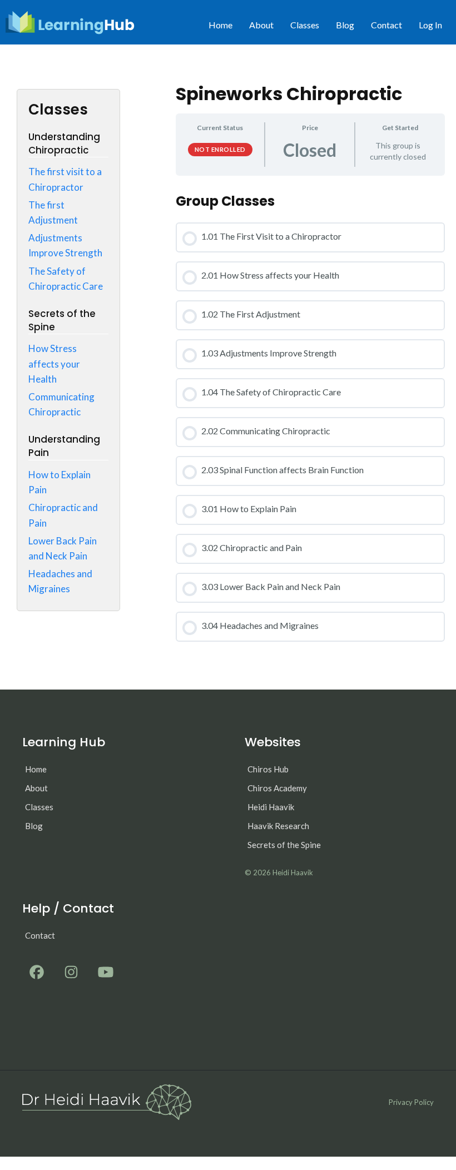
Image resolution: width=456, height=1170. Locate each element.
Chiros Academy (277, 788)
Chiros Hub (268, 769)
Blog (345, 24)
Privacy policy (411, 1102)
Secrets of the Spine (284, 845)
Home (220, 24)
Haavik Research (278, 826)
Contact (386, 24)
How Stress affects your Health (54, 363)
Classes (304, 24)
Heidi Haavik (270, 807)
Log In (430, 24)
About (261, 24)
